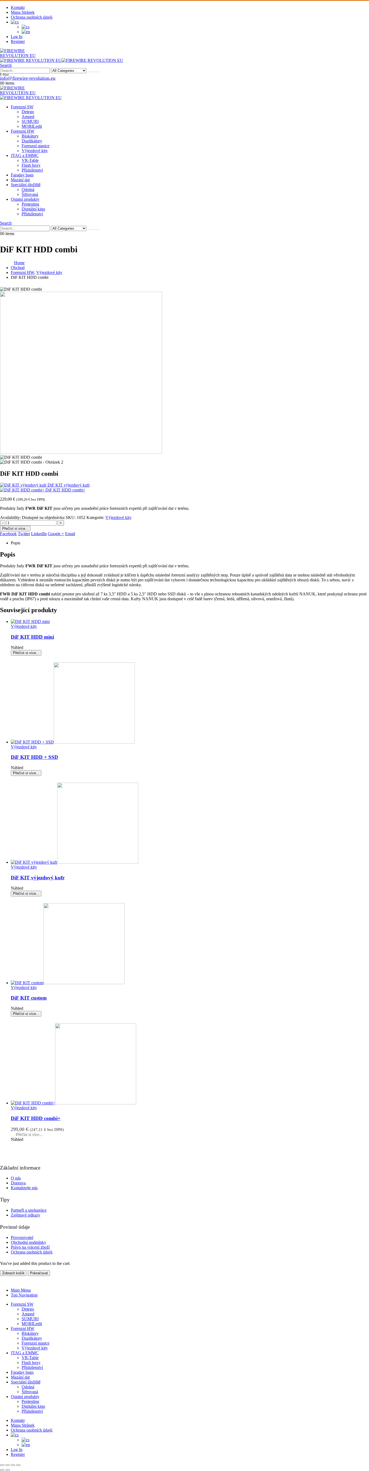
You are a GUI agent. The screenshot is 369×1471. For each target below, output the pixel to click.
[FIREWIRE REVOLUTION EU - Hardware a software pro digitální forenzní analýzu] (27, 55)
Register (18, 41)
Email (70, 533)
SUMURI (30, 121)
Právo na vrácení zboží (30, 1247)
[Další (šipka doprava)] (7, 1470)
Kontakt (18, 7)
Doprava (18, 1183)
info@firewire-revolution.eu (27, 78)
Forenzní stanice (35, 145)
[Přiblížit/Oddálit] (2, 1465)
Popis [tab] (15, 543)
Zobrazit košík (13, 1273)
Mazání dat (20, 179)
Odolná (28, 189)
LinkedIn (39, 533)
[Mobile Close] (3, 1281)
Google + (56, 533)
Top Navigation (24, 1295)
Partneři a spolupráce (28, 1210)
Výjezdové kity (35, 150)
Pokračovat (39, 1273)
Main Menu (21, 1290)
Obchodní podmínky (28, 1242)
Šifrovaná (30, 194)
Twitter (24, 533)
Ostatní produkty (25, 199)
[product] (190, 621)
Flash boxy (31, 165)
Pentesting (30, 204)
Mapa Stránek (23, 12)
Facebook (8, 533)
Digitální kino (33, 209)
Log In (16, 36)
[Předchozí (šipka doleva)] (2, 1470)
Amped (28, 116)
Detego (28, 111)
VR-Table (30, 160)
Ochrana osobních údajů (31, 17)
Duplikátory (32, 141)
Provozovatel (22, 1237)
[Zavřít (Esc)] (18, 1465)
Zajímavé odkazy (25, 1215)
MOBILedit (32, 126)
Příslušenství (32, 170)
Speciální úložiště (26, 184)
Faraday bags (22, 175)
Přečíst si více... (15, 529)
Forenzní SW (22, 107)
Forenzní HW (22, 131)
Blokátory (30, 136)
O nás (16, 1178)
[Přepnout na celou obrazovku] (7, 1465)
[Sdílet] (13, 1465)
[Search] (94, 71)
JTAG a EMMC (25, 155)
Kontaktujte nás (24, 1187)
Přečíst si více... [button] (29, 1134)
